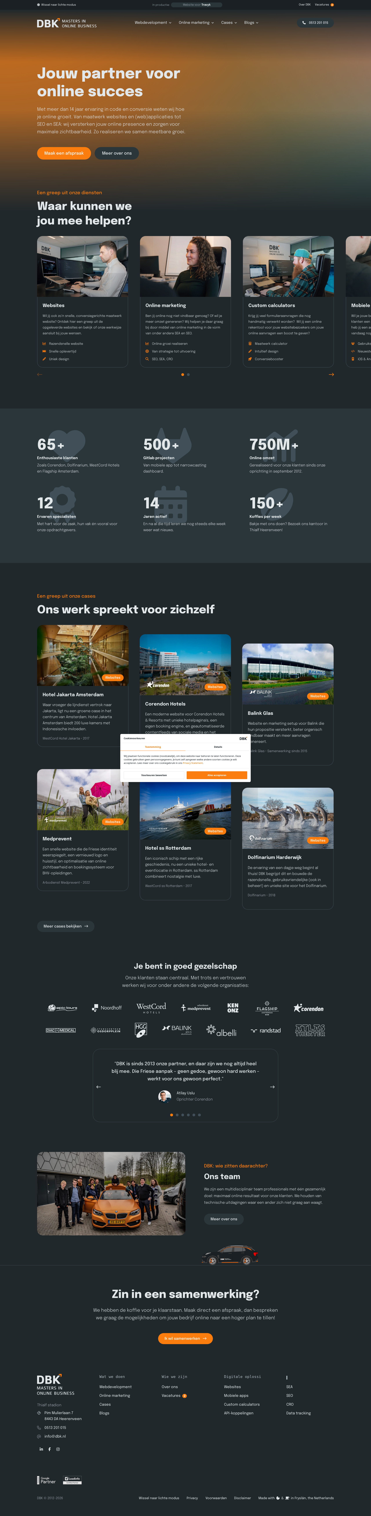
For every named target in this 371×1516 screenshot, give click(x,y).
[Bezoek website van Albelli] (221, 1030)
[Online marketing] (185, 302)
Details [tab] (218, 746)
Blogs (249, 23)
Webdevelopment (151, 23)
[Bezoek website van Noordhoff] (107, 1008)
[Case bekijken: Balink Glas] (288, 704)
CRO (290, 1405)
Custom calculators (242, 1405)
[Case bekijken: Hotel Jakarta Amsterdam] (83, 686)
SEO (289, 1396)
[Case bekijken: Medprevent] (83, 830)
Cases (227, 23)
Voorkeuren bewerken (154, 775)
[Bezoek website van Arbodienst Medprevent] (196, 1008)
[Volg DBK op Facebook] (50, 1449)
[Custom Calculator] (288, 302)
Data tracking (298, 1413)
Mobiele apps (236, 1396)
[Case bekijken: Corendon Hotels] (185, 695)
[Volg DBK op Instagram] (58, 1449)
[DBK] (67, 22)
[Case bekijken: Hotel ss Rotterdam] (185, 839)
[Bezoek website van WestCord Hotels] (151, 1008)
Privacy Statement (193, 763)
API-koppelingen (238, 1413)
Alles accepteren (217, 775)
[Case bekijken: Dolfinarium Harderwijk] (288, 849)
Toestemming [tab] (153, 746)
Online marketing (194, 23)
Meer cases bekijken (63, 926)
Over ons (170, 1387)
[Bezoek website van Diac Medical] (61, 1030)
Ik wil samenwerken (182, 1339)
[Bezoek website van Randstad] (266, 1030)
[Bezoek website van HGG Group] (141, 1030)
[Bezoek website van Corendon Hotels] (308, 1008)
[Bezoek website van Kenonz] (232, 1008)
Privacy (192, 1498)
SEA (289, 1387)
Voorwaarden (216, 1498)
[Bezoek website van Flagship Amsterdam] (267, 1008)
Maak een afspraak (64, 153)
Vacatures (324, 4)
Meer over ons (117, 153)
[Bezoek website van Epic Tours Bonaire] (62, 1008)
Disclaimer (242, 1498)
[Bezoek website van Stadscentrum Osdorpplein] (105, 1030)
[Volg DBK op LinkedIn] (41, 1449)
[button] (331, 374)
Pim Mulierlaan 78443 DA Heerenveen (63, 1416)
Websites (232, 1387)
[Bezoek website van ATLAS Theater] (310, 1030)
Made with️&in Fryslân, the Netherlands (296, 1498)
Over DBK (305, 4)
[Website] (82, 302)
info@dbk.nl (55, 1436)
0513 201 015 (55, 1428)
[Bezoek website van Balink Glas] (177, 1030)
